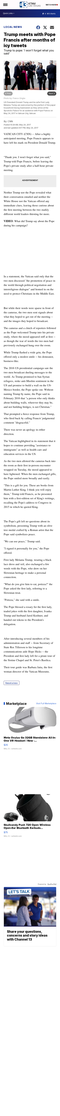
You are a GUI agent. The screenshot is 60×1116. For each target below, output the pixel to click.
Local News (13, 26)
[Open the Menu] (5, 4)
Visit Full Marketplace (46, 704)
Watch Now (51, 5)
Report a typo (11, 683)
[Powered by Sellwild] (51, 884)
